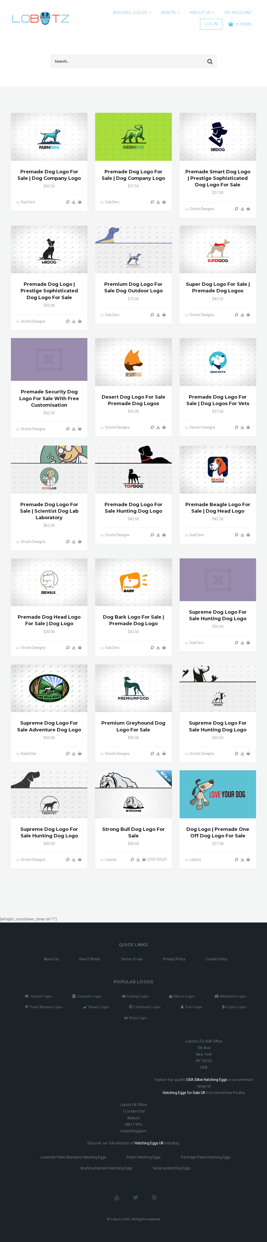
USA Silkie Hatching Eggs (206, 1080)
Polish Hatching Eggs (143, 1157)
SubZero (28, 202)
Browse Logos (130, 12)
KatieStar (28, 754)
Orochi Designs (202, 209)
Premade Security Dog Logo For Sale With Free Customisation (49, 398)
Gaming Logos (137, 996)
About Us (200, 12)
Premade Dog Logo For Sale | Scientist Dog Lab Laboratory (49, 511)
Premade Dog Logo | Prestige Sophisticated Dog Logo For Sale (49, 290)
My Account (238, 12)
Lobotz (111, 859)
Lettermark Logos (146, 1007)
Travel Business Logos (45, 1007)
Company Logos (88, 996)
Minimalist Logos (232, 996)
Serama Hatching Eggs (171, 1168)
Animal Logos (40, 996)
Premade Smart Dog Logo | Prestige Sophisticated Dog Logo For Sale (217, 178)
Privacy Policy (174, 959)
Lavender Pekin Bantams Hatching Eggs (73, 1157)
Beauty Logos (98, 1007)
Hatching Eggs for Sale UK (184, 1093)
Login (211, 24)
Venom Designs (202, 427)
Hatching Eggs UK (149, 1143)
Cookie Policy (216, 959)
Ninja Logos (137, 1018)
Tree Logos (193, 1007)
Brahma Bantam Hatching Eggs (106, 1168)
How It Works (89, 959)
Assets (168, 12)
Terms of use (132, 959)
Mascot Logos (183, 996)
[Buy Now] (73, 202)
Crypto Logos (235, 1007)
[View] (68, 202)
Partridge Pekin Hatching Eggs (205, 1157)
